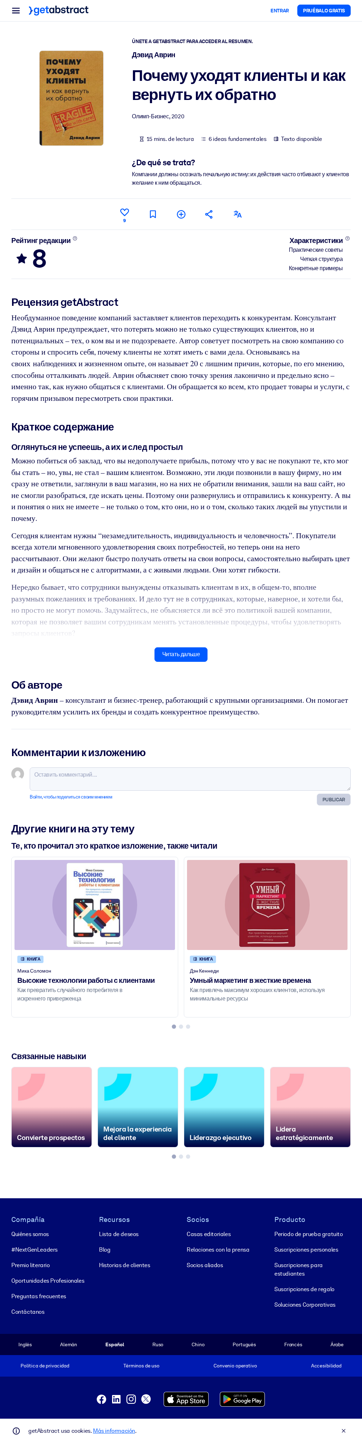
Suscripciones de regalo (304, 1289)
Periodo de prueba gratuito (308, 1234)
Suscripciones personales (306, 1249)
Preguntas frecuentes (38, 1296)
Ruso (157, 1344)
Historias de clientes (124, 1265)
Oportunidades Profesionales (47, 1280)
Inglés (25, 1344)
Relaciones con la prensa (218, 1249)
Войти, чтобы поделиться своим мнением (71, 797)
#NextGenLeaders (34, 1249)
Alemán (68, 1344)
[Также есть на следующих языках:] (237, 214)
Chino (198, 1344)
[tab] (174, 1027)
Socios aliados (205, 1265)
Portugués (244, 1344)
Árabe (337, 1344)
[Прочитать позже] (153, 214)
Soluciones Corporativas (304, 1304)
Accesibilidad (326, 1365)
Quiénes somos (30, 1234)
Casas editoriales (208, 1234)
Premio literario (30, 1265)
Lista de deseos (119, 1234)
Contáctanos (28, 1311)
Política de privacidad (45, 1365)
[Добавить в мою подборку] (181, 214)
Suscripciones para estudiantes (298, 1269)
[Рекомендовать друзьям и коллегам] (209, 214)
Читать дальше (181, 654)
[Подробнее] (75, 238)
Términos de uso (141, 1365)
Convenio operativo (235, 1365)
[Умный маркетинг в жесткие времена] (267, 905)
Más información (114, 1430)
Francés (293, 1344)
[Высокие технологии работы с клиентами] (94, 905)
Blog (104, 1249)
